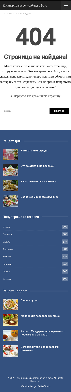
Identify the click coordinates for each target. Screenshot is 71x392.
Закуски (7, 256)
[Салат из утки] (10, 304)
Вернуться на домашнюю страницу (36, 96)
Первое (6, 271)
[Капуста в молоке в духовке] (10, 185)
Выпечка (7, 234)
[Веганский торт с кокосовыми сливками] (10, 351)
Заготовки (8, 249)
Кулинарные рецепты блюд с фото (25, 5)
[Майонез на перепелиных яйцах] (10, 320)
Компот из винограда (34, 150)
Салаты (6, 241)
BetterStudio (44, 386)
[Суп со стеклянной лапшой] (10, 170)
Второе (6, 226)
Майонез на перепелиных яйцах (40, 315)
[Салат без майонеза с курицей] (10, 201)
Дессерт (7, 278)
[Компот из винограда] (10, 154)
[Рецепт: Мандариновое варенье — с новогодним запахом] (10, 335)
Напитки (7, 263)
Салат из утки (29, 300)
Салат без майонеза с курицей (39, 196)
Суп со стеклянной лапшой (37, 165)
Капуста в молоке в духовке (38, 181)
